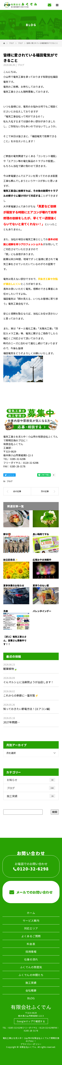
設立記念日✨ (10, 559)
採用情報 (31, 952)
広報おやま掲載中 (42, 559)
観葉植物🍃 (10, 669)
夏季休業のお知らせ (13, 585)
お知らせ (30, 780)
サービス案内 (31, 920)
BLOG (31, 998)
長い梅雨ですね (41, 534)
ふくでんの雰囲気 (31, 967)
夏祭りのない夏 (41, 585)
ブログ (20, 65)
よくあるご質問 (31, 936)
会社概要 (31, 990)
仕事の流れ (31, 959)
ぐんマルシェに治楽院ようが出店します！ (28, 682)
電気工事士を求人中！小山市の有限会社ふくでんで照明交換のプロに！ (31, 1039)
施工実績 (30, 796)
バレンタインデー (42, 611)
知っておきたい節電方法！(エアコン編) (26, 709)
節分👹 (7, 534)
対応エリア (31, 928)
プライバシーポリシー (31, 1044)
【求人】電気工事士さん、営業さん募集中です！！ (14, 640)
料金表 (31, 944)
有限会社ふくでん (31, 1007)
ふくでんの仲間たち (31, 975)
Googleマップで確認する (31, 1021)
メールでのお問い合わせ (34, 892)
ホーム (31, 913)
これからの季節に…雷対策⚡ (20, 695)
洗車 (5, 611)
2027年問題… (11, 722)
